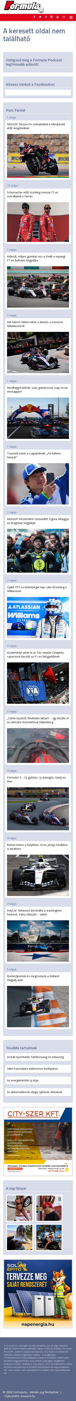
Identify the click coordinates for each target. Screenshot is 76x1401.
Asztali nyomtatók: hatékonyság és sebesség (35, 1057)
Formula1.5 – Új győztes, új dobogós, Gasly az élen (36, 779)
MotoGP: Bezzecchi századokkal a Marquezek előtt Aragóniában (36, 126)
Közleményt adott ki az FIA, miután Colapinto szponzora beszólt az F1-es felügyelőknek (35, 654)
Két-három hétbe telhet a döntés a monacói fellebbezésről (35, 324)
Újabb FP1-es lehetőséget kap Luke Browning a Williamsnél (37, 589)
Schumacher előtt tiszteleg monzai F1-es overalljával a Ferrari (32, 194)
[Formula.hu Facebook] (34, 17)
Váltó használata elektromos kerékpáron (32, 1068)
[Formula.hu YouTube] (58, 17)
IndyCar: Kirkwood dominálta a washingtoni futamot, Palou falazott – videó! (34, 912)
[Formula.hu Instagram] (51, 17)
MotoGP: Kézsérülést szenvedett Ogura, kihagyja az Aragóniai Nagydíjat (38, 521)
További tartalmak (21, 1048)
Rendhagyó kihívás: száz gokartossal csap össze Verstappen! (37, 389)
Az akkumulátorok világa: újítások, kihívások (34, 1092)
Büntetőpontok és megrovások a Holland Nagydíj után (33, 978)
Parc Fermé (15, 110)
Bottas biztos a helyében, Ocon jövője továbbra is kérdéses (37, 847)
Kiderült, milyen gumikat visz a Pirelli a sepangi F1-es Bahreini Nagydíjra (36, 258)
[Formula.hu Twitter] (40, 17)
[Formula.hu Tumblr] (46, 17)
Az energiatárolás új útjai (22, 1080)
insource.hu (28, 1396)
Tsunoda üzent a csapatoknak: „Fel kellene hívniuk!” (34, 455)
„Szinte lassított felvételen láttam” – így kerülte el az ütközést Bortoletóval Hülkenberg (38, 720)
